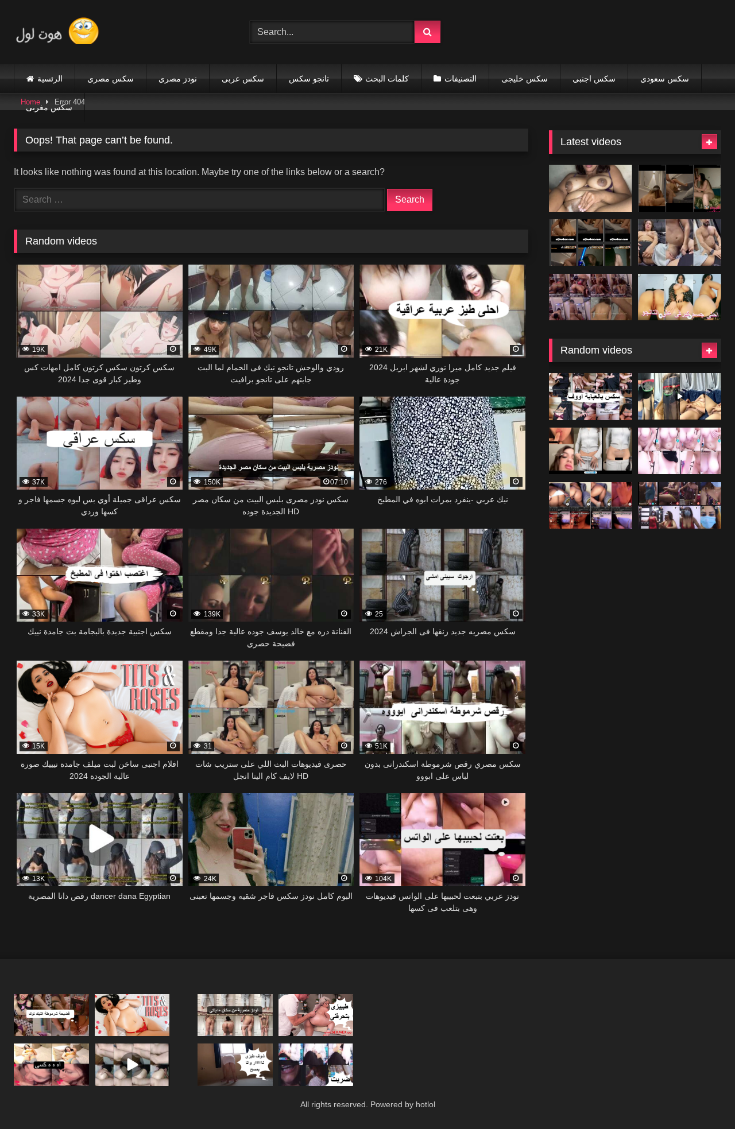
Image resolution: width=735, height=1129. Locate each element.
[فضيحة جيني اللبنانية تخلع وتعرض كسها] (590, 451)
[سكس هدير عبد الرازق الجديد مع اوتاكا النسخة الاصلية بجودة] (590, 297)
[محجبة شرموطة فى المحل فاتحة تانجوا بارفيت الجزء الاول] (316, 1064)
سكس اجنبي (594, 78)
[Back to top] (699, 1095)
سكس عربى (243, 78)
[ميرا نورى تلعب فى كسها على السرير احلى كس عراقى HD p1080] (51, 1064)
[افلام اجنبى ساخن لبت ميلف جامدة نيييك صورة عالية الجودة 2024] (132, 1015)
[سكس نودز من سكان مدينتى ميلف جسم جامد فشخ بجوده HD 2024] (235, 1015)
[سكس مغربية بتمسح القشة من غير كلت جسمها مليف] (235, 1064)
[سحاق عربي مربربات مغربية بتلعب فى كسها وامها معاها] (679, 451)
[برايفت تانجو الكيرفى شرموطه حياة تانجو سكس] (679, 297)
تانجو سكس (309, 78)
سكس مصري (110, 78)
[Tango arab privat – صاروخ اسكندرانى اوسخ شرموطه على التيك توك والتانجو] (679, 505)
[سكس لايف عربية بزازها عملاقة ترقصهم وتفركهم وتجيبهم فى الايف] (679, 396)
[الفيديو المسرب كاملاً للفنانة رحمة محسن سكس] (590, 242)
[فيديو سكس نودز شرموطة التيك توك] (51, 1015)
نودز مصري (177, 78)
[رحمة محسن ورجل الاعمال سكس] (679, 188)
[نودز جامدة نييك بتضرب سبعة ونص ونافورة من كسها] (590, 188)
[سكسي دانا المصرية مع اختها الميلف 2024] (590, 396)
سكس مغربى (49, 107)
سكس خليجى (524, 78)
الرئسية (50, 78)
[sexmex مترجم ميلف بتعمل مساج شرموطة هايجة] (316, 1015)
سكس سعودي (664, 78)
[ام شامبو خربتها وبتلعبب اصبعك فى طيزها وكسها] (590, 505)
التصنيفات (460, 78)
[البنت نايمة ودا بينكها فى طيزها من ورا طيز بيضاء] (132, 1064)
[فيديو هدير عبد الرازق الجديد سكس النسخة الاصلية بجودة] (679, 242)
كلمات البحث (387, 78)
